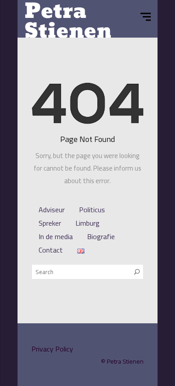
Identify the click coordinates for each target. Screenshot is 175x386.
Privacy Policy (52, 349)
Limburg (87, 223)
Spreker (50, 223)
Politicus (92, 209)
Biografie (101, 236)
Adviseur (52, 209)
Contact (51, 250)
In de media (56, 236)
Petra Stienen (125, 361)
